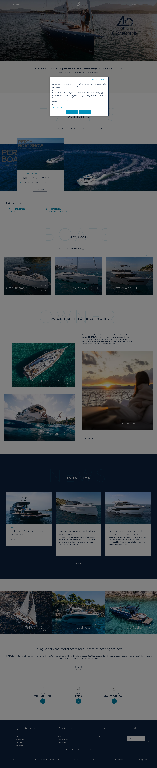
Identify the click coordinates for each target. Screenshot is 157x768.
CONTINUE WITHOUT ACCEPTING (99, 79)
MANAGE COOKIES (72, 112)
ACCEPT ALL (85, 112)
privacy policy (80, 104)
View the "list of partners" (58, 107)
